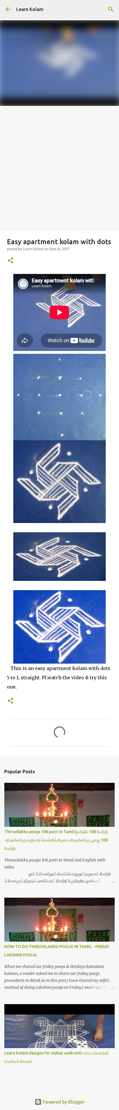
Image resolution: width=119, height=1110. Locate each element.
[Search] (110, 9)
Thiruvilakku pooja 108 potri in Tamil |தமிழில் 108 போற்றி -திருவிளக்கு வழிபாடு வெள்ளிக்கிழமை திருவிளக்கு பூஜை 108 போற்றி (56, 840)
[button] (10, 261)
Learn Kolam (29, 9)
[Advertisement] (59, 168)
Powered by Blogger (63, 1102)
